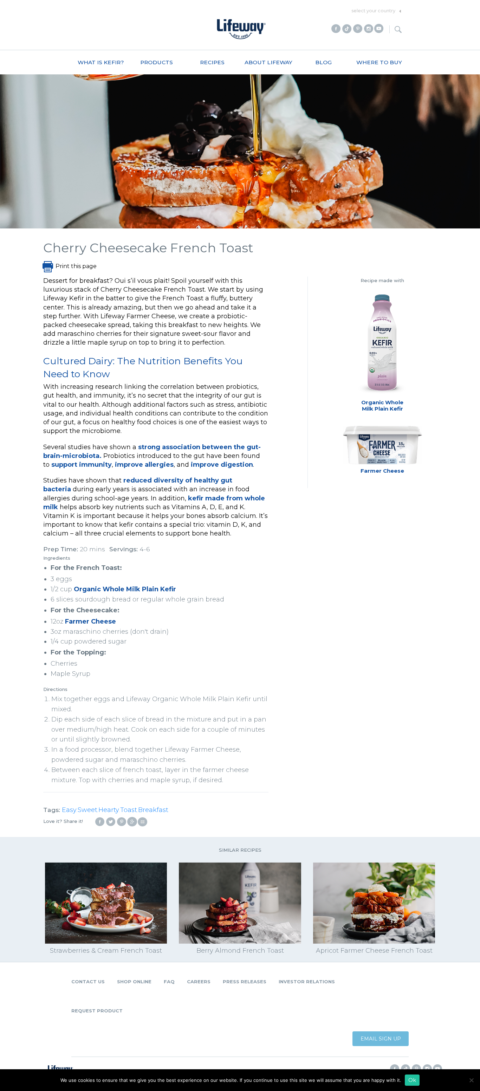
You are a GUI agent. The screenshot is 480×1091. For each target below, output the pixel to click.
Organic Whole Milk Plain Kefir (125, 589)
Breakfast (153, 810)
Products (156, 62)
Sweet (87, 810)
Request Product (97, 1010)
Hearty (108, 810)
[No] (471, 1080)
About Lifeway (268, 62)
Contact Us (88, 981)
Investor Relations (307, 981)
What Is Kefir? (101, 62)
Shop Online (134, 981)
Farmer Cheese (90, 621)
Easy (69, 810)
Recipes (212, 62)
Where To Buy (379, 62)
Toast (128, 810)
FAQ (169, 981)
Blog (323, 62)
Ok (412, 1080)
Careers (198, 981)
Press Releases (244, 981)
